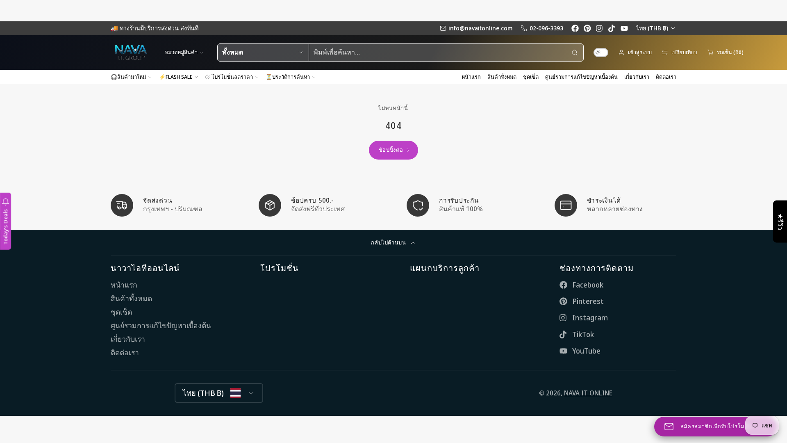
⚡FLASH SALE (175, 76)
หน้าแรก (471, 76)
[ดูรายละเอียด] (171, 205)
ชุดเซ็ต (531, 76)
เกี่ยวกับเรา (636, 76)
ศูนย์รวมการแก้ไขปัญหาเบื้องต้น (581, 76)
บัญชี (635, 52)
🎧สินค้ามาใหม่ (128, 76)
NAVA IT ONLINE (588, 392)
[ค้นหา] (574, 52)
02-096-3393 (546, 28)
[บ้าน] (131, 52)
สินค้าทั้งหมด (501, 76)
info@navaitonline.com (480, 28)
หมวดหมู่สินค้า (181, 52)
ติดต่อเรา (666, 76)
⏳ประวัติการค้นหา (288, 76)
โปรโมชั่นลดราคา (232, 76)
